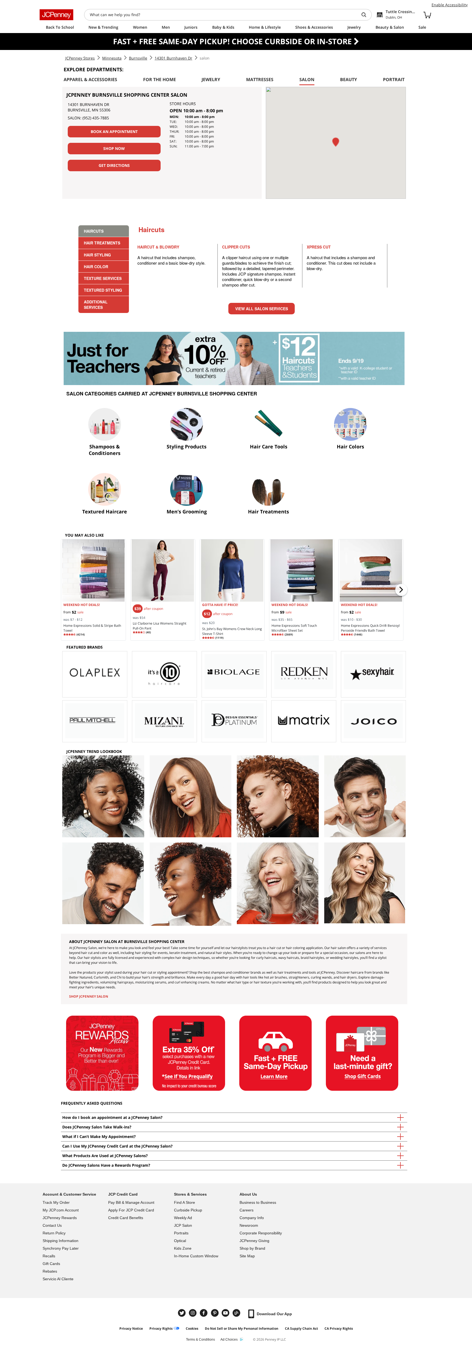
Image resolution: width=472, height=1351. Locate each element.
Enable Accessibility (450, 4)
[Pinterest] (215, 1313)
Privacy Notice (131, 1328)
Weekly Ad (183, 1218)
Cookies (192, 1328)
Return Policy (54, 1233)
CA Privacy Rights (338, 1328)
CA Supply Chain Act (301, 1328)
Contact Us (52, 1225)
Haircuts (94, 231)
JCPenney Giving (254, 1240)
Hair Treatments (102, 243)
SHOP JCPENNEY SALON (88, 996)
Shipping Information (60, 1240)
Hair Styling (97, 255)
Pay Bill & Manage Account (131, 1202)
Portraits (181, 1233)
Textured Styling (103, 290)
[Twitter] (182, 1313)
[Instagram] (193, 1313)
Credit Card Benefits (125, 1218)
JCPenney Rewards (60, 1218)
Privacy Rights (161, 1328)
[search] (366, 14)
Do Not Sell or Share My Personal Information (241, 1328)
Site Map (247, 1256)
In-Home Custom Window (196, 1256)
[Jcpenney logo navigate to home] (56, 14)
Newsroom (249, 1225)
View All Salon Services (261, 308)
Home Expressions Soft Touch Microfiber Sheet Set (294, 628)
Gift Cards (51, 1263)
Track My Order (56, 1202)
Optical (180, 1240)
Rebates (50, 1271)
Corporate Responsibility (261, 1233)
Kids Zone (182, 1248)
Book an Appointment (114, 131)
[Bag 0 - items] (427, 14)
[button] (335, 142)
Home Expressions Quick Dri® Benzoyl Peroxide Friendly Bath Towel (370, 628)
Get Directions (114, 165)
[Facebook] (204, 1313)
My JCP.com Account (61, 1210)
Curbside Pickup (188, 1210)
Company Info (252, 1218)
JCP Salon (183, 1225)
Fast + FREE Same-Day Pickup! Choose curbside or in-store (233, 41)
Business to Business (258, 1202)
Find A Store (184, 1202)
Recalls (49, 1256)
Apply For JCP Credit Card (131, 1210)
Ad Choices (229, 1339)
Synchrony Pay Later (61, 1248)
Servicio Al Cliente (58, 1279)
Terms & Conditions (200, 1339)
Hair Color (96, 266)
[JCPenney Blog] (237, 1313)
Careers (246, 1210)
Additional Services (96, 304)
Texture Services (103, 278)
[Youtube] (226, 1313)
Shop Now (114, 148)
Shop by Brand (252, 1248)
